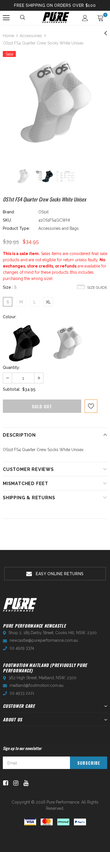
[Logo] (55, 17)
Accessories (31, 35)
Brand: (9, 212)
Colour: (9, 317)
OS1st (43, 212)
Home (8, 35)
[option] (55, 103)
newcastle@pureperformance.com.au (44, 640)
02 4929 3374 (22, 648)
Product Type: (16, 228)
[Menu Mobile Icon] (6, 17)
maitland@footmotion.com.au (36, 685)
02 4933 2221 (22, 693)
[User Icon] (85, 18)
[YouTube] (24, 783)
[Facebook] (4, 783)
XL (48, 302)
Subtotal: (11, 389)
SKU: (7, 220)
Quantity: (11, 367)
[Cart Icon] (100, 17)
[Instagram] (14, 783)
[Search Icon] (23, 18)
